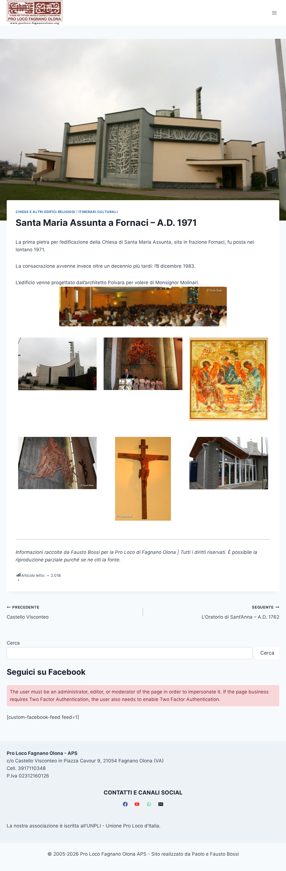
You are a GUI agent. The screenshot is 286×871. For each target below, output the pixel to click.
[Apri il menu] (274, 12)
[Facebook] (125, 804)
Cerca (13, 643)
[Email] (161, 804)
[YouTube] (137, 804)
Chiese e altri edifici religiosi (45, 212)
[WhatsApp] (149, 804)
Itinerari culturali (98, 212)
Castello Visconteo (28, 612)
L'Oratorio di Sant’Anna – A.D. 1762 (240, 612)
